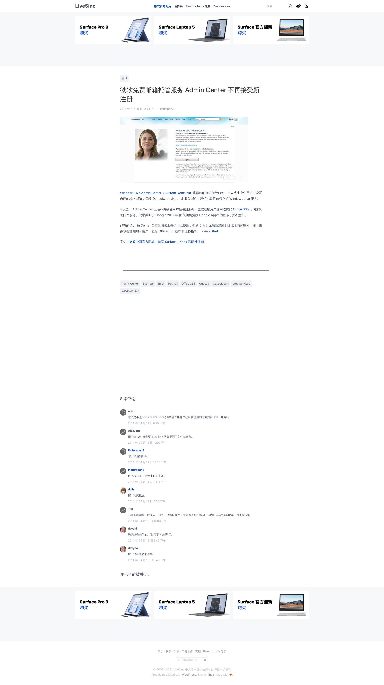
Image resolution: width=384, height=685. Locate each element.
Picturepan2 (136, 450)
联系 (168, 651)
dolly (131, 489)
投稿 (176, 651)
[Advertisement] (192, 53)
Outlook (204, 283)
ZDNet (213, 231)
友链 (198, 651)
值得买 (178, 6)
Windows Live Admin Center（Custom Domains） (156, 193)
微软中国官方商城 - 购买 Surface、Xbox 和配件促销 (166, 242)
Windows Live (130, 291)
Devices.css (221, 6)
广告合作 (187, 651)
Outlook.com (221, 283)
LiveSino (85, 6)
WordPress (189, 674)
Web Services (241, 283)
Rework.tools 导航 (198, 6)
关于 (160, 651)
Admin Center (130, 283)
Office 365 (241, 209)
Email (161, 283)
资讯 (124, 78)
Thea (210, 674)
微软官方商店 (162, 6)
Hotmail (173, 283)
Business (148, 283)
